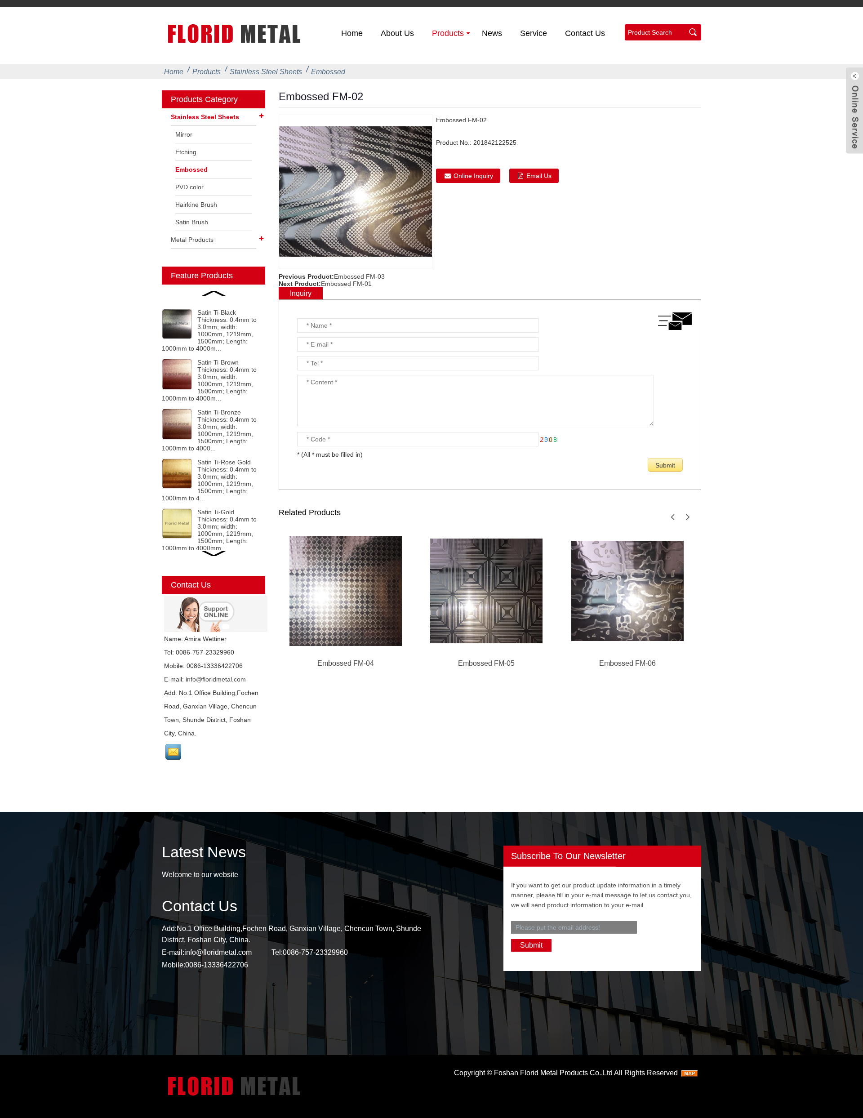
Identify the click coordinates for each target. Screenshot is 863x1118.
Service (533, 33)
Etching (185, 152)
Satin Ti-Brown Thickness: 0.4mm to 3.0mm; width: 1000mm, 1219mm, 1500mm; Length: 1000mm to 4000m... (209, 380)
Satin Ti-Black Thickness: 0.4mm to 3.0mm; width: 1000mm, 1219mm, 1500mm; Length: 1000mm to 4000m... (209, 330)
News (492, 33)
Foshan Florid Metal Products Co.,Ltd (553, 1073)
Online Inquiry (473, 175)
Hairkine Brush (196, 204)
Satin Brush (191, 222)
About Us (397, 33)
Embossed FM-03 (359, 276)
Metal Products (192, 239)
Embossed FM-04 (345, 663)
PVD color (189, 187)
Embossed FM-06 (627, 663)
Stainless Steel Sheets (266, 72)
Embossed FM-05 (486, 663)
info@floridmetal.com (216, 679)
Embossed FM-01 (346, 283)
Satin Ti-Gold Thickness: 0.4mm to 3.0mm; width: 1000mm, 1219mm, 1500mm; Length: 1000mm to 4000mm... (209, 530)
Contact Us (585, 33)
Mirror (183, 134)
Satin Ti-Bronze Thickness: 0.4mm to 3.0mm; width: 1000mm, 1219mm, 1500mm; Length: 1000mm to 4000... (209, 430)
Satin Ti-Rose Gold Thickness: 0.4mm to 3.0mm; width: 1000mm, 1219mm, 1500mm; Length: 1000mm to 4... (209, 480)
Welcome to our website (200, 874)
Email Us (539, 175)
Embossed (328, 72)
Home (352, 33)
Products (448, 33)
